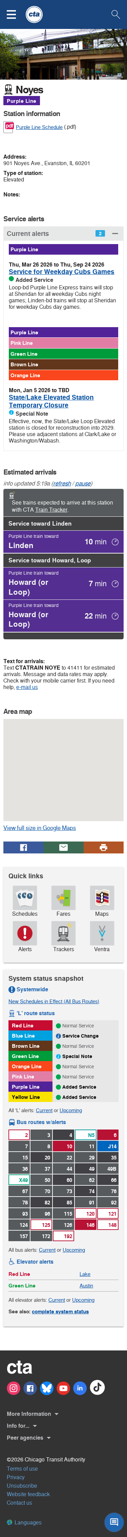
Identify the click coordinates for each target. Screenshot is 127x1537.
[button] (15, 14)
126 (68, 1225)
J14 (112, 1146)
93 (25, 1214)
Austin (86, 1285)
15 (25, 1157)
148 (112, 1225)
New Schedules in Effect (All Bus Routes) (53, 1001)
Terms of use (22, 1469)
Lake (85, 1274)
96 (47, 1214)
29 (91, 1157)
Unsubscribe (22, 1486)
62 (91, 1180)
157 (24, 1236)
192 (68, 1236)
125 (46, 1225)
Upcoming (71, 1110)
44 (69, 1169)
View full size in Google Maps (50, 827)
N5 (91, 1135)
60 (69, 1180)
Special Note (77, 1056)
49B (112, 1169)
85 (69, 1202)
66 (114, 1180)
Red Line (23, 1025)
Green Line (24, 354)
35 (114, 1157)
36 (25, 1169)
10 (69, 1146)
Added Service (79, 1087)
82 (47, 1202)
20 (47, 1157)
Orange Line (25, 375)
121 (112, 1214)
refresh (62, 483)
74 (91, 1191)
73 (69, 1191)
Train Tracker (51, 510)
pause (82, 483)
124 (24, 1225)
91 (91, 1202)
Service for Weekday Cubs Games (61, 271)
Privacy (16, 1477)
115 (68, 1214)
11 (91, 1146)
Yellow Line (26, 1097)
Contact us (19, 1503)
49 (91, 1169)
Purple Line (22, 101)
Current (44, 1110)
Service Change (80, 1036)
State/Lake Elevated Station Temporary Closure (51, 401)
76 (114, 1191)
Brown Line (24, 364)
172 (46, 1236)
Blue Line (23, 1036)
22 (69, 1157)
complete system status (60, 1311)
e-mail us (27, 687)
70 (47, 1191)
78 (25, 1202)
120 (90, 1214)
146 (90, 1225)
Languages (27, 1522)
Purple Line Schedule (39, 127)
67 (25, 1191)
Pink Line (21, 343)
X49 (23, 1180)
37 (47, 1169)
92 (114, 1202)
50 (47, 1180)
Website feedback (28, 1494)
